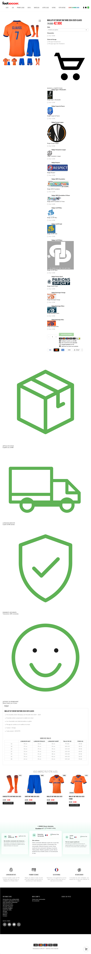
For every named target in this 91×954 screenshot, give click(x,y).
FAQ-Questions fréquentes (10, 902)
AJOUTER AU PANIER (74, 805)
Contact (5, 916)
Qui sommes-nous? (8, 905)
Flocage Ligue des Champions (56, 43)
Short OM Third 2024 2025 (32, 796)
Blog (4, 917)
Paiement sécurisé (8, 903)
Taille (48, 27)
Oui (52, 35)
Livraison (5, 913)
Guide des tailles (7, 910)
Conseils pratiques (8, 907)
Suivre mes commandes (38, 899)
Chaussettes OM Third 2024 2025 (12, 796)
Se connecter (35, 901)
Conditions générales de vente (11, 901)
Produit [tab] (6, 706)
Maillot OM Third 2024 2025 (54, 796)
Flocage (5, 911)
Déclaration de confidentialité (11, 899)
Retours (5, 914)
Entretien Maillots (7, 908)
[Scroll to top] (46, 946)
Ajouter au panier (66, 334)
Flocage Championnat (54, 41)
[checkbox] (67, 35)
